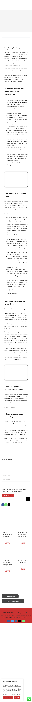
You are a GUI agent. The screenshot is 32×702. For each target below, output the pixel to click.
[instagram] (16, 621)
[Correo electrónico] (8, 505)
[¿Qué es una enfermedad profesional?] (23, 524)
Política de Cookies (20, 615)
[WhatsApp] (5, 505)
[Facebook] (2, 505)
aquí (19, 694)
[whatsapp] (23, 621)
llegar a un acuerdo (20, 428)
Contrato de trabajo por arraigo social (7, 562)
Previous (5, 38)
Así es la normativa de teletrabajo (7, 534)
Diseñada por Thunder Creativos (22, 617)
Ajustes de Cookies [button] (8, 697)
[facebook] (8, 621)
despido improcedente (21, 239)
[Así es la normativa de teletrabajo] (8, 524)
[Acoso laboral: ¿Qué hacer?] (23, 552)
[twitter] (12, 621)
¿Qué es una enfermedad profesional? (22, 534)
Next (27, 38)
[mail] (19, 621)
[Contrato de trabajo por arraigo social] (8, 552)
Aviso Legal (10, 615)
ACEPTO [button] (17, 697)
